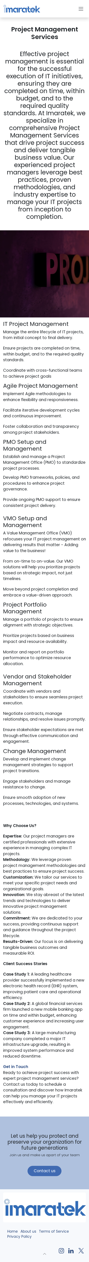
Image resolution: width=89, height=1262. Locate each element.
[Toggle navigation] (81, 9)
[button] (44, 1254)
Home (12, 1231)
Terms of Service (53, 1231)
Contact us (44, 1171)
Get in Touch (15, 1066)
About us (28, 1231)
